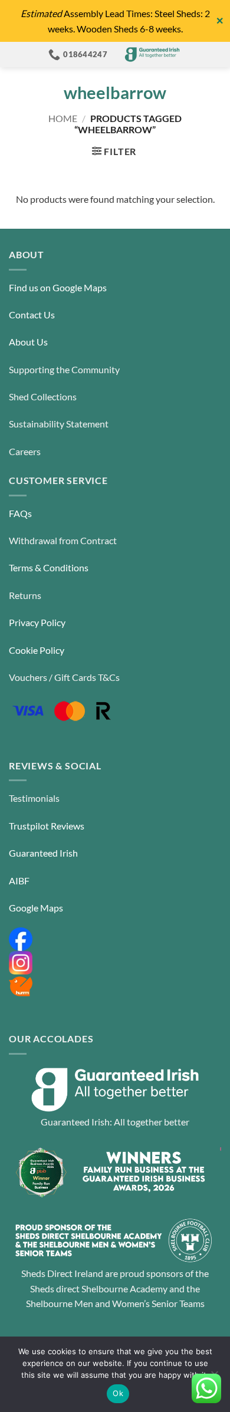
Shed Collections (43, 396)
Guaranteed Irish (43, 852)
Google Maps (36, 907)
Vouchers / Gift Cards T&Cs (64, 677)
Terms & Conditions (48, 567)
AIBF (19, 880)
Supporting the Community (64, 369)
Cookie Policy (36, 650)
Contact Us (32, 314)
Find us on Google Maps (58, 287)
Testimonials (34, 798)
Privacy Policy (37, 622)
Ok (118, 1393)
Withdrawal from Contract (63, 540)
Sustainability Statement (59, 423)
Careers (25, 451)
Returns (25, 595)
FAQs (20, 513)
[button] (114, 151)
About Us (28, 341)
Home (62, 118)
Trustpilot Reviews (46, 825)
